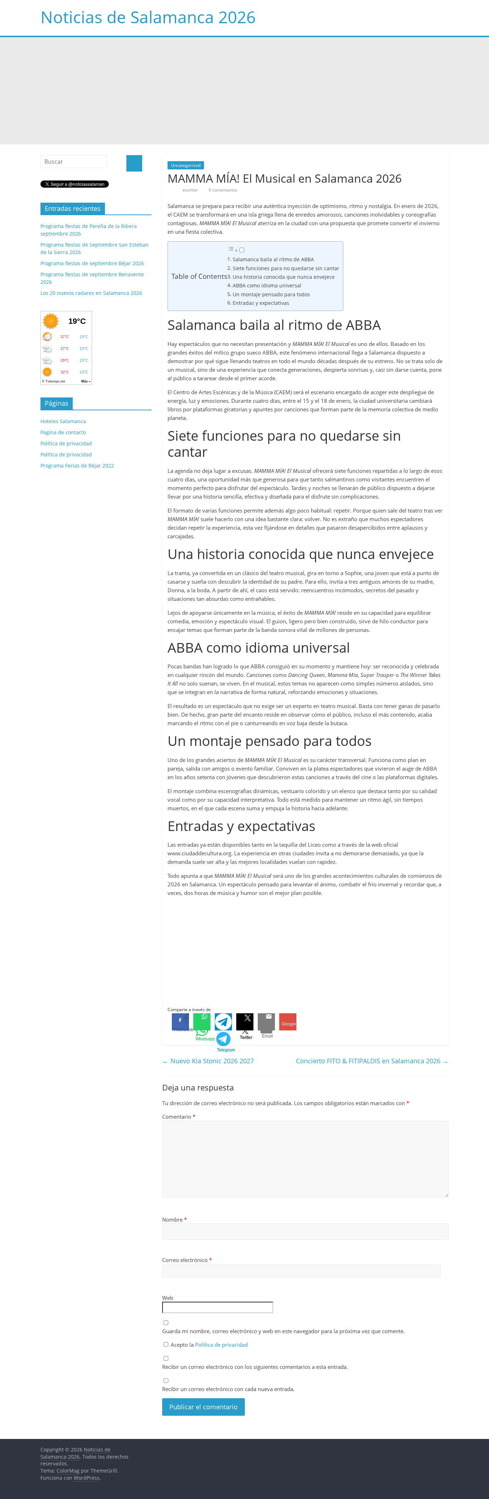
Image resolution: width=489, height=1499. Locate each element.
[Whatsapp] (201, 1021)
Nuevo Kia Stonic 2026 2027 (208, 1061)
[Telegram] (223, 1021)
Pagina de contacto (63, 432)
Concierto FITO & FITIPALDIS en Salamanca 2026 (372, 1061)
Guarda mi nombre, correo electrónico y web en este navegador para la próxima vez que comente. (283, 1331)
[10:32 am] (170, 190)
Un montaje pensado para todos (271, 294)
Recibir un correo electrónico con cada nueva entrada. (228, 1388)
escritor (191, 190)
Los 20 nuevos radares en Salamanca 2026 (91, 293)
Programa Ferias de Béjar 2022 (77, 465)
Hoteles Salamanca (63, 421)
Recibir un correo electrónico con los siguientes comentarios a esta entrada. (255, 1366)
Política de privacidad (221, 1344)
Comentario (178, 1116)
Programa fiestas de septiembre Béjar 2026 (92, 263)
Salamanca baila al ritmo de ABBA (273, 259)
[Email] (266, 1021)
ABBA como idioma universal (267, 285)
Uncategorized (185, 165)
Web (167, 1297)
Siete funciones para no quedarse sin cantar (286, 268)
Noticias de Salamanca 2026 (148, 17)
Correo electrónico (187, 1259)
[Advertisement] (244, 91)
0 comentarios (222, 190)
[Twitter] (244, 1021)
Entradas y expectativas (261, 303)
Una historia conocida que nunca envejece (284, 276)
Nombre (174, 1219)
